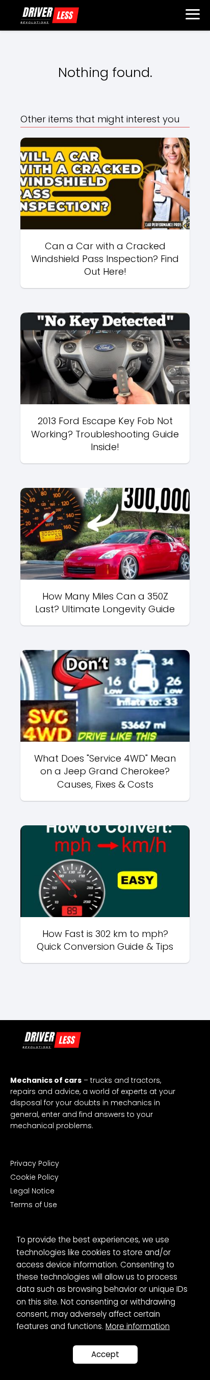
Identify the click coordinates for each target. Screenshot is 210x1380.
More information (138, 1326)
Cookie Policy (34, 1177)
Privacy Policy (34, 1163)
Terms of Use (33, 1205)
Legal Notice (32, 1191)
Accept (105, 1354)
